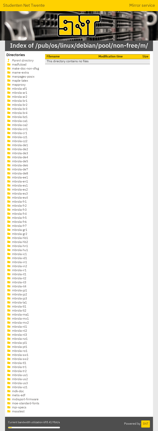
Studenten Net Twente (24, 5)
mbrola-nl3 (19, 335)
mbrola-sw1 (20, 355)
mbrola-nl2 (19, 330)
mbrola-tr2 (19, 371)
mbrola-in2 (19, 266)
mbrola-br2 (19, 105)
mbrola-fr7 (19, 226)
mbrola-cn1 (19, 129)
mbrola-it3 (18, 282)
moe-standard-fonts (25, 403)
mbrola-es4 (19, 197)
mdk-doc (17, 391)
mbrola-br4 (19, 113)
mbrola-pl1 (19, 343)
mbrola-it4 (18, 286)
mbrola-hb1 (19, 238)
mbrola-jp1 (19, 290)
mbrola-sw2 (20, 359)
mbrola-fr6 (19, 222)
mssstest (17, 411)
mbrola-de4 (19, 157)
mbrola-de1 (19, 145)
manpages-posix (22, 76)
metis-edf (18, 395)
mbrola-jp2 (19, 294)
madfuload (18, 64)
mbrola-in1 (19, 262)
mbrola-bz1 (19, 117)
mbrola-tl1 (18, 363)
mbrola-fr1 (19, 201)
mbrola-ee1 (19, 177)
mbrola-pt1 (19, 347)
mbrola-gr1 (19, 230)
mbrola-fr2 (19, 205)
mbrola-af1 (19, 88)
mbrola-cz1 (19, 137)
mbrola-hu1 (19, 250)
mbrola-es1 (19, 185)
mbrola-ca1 (19, 121)
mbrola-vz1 (19, 387)
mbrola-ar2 (19, 97)
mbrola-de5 (19, 161)
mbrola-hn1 (19, 246)
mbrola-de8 (19, 173)
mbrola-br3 (19, 109)
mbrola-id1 (19, 258)
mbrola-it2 (18, 278)
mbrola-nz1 (19, 339)
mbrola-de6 (19, 165)
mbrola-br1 (19, 101)
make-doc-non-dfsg (25, 68)
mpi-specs (18, 407)
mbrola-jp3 (19, 298)
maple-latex (19, 80)
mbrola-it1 (18, 274)
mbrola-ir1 (19, 270)
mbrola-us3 (19, 383)
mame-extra (20, 72)
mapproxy (18, 84)
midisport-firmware (25, 399)
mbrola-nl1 (19, 326)
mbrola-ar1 (19, 92)
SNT (145, 423)
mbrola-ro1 (19, 351)
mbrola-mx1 (20, 318)
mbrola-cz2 (19, 141)
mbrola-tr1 (19, 367)
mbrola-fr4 (19, 214)
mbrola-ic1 (19, 254)
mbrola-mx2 (20, 322)
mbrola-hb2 (19, 242)
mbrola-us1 (19, 375)
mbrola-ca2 (19, 125)
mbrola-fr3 (19, 209)
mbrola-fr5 (19, 218)
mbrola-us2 (19, 379)
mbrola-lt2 (18, 310)
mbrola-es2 (19, 189)
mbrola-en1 (19, 181)
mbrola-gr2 (19, 234)
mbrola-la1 (19, 302)
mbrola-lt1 (18, 306)
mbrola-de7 (19, 169)
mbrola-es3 (19, 193)
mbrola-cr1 (19, 133)
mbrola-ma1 (20, 314)
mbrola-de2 (19, 149)
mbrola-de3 (19, 153)
